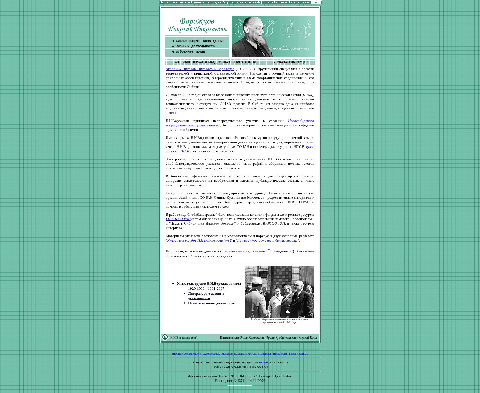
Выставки (239, 353)
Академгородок (211, 353)
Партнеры (265, 353)
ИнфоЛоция (280, 353)
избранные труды (190, 52)
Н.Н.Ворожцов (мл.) (184, 337)
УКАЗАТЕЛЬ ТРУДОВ (292, 62)
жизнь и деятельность (195, 46)
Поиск (292, 353)
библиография (187, 41)
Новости (227, 353)
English (303, 353)
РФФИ (263, 362)
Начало (177, 353)
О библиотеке (191, 353)
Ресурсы (252, 353)
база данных (213, 41)
